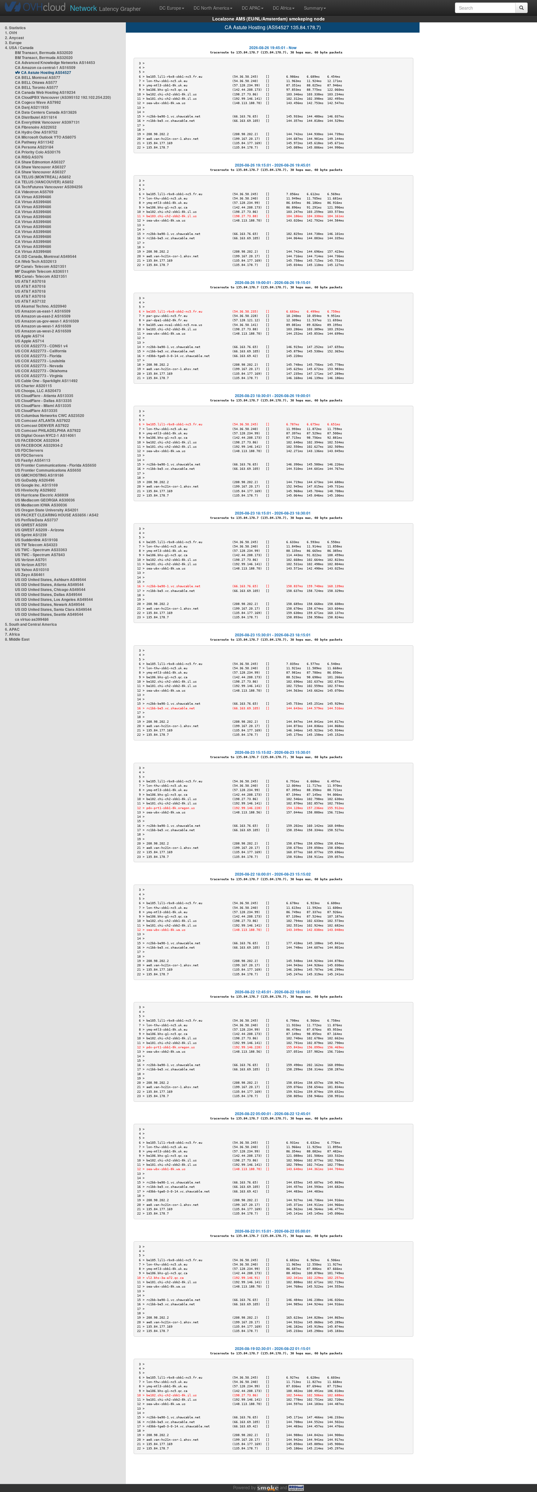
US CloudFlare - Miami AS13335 (43, 405)
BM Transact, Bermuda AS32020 (44, 52)
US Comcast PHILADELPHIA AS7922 (48, 430)
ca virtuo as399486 (32, 619)
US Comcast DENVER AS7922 (42, 425)
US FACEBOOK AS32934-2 (39, 445)
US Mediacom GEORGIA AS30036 (45, 500)
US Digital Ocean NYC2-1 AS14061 (45, 435)
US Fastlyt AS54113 (32, 460)
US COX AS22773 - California (41, 351)
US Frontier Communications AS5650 (48, 470)
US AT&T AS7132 (30, 301)
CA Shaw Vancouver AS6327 (40, 167)
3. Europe (13, 42)
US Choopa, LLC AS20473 (38, 390)
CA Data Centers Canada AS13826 (46, 112)
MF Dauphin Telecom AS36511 (42, 271)
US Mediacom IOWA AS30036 (41, 505)
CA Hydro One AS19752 (36, 132)
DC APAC (251, 8)
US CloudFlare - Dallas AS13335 (43, 400)
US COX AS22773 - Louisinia (40, 361)
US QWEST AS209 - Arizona (39, 530)
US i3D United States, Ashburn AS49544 (50, 579)
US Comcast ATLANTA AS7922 (42, 420)
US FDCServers (29, 450)
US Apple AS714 (29, 336)
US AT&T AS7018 (30, 281)
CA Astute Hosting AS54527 (46, 72)
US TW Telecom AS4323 (36, 544)
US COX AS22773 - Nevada (39, 365)
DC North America (211, 8)
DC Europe (170, 8)
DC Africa (282, 8)
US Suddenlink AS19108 (36, 539)
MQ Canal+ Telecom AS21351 (41, 276)
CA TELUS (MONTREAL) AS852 (43, 177)
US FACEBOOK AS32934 (37, 440)
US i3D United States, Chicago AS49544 (50, 589)
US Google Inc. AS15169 (36, 485)
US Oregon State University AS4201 (47, 510)
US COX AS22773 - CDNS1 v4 (41, 346)
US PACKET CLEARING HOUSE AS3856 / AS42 (57, 515)
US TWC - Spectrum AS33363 (41, 549)
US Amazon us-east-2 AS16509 (43, 316)
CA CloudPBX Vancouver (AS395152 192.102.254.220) (63, 97)
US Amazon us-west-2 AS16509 (43, 331)
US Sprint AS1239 (31, 535)
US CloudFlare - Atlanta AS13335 (44, 395)
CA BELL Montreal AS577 (37, 77)
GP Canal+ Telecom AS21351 (41, 266)
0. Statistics (15, 27)
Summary (313, 8)
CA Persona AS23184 (34, 147)
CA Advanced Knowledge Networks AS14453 (55, 62)
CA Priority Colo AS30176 (38, 152)
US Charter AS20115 (33, 385)
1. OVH (11, 32)
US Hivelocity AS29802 (35, 490)
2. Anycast (14, 37)
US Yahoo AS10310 (32, 569)
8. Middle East (17, 639)
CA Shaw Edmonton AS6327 (40, 162)
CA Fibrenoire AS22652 (36, 127)
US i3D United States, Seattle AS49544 (49, 614)
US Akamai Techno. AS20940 (41, 306)
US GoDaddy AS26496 (35, 480)
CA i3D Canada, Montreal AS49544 (45, 256)
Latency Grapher (105, 7)
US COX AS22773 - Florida (38, 356)
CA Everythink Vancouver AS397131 (47, 122)
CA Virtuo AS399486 (33, 196)
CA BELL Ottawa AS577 (36, 82)
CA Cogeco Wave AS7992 (38, 102)
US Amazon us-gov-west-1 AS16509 (47, 321)
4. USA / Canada (19, 47)
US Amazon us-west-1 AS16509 (43, 326)
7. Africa (12, 634)
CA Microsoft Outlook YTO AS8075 (45, 137)
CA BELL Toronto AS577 (36, 87)
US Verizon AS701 (31, 559)
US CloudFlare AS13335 (36, 410)
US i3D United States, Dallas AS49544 (48, 594)
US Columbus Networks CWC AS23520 (49, 415)
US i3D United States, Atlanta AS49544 (49, 584)
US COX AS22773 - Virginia (39, 375)
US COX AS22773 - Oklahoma (41, 370)
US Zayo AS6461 (30, 574)
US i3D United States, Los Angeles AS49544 (54, 599)
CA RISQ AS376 (29, 157)
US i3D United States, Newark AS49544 (50, 604)
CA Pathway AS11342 (34, 142)
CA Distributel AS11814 (36, 117)
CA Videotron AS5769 (34, 192)
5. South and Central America (31, 624)
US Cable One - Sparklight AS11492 (46, 380)
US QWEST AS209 (31, 525)
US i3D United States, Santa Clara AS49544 (53, 609)
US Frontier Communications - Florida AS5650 (55, 465)
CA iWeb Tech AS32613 (36, 261)
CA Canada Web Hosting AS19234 (45, 92)
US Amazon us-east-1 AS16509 (43, 311)
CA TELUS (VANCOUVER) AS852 (44, 182)
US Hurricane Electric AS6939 (41, 495)
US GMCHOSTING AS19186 (39, 475)
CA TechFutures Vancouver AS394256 (49, 187)
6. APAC (12, 629)
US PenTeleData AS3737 (36, 520)
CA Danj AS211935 (32, 107)
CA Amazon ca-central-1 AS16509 (45, 67)
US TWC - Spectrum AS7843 (40, 554)
